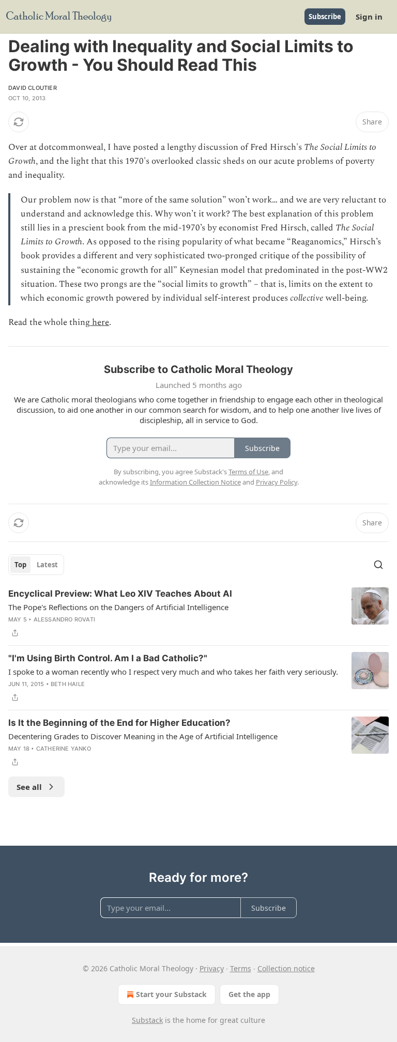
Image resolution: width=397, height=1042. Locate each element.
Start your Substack (171, 994)
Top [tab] (20, 564)
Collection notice (286, 968)
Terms (240, 968)
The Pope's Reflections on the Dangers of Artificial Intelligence (118, 607)
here (99, 322)
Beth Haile (68, 684)
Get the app (249, 994)
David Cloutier (32, 87)
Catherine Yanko (63, 748)
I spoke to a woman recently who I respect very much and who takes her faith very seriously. (173, 671)
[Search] (378, 564)
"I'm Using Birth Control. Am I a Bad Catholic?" (107, 658)
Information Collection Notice (195, 482)
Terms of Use (248, 471)
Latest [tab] (47, 564)
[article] (198, 613)
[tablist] (36, 564)
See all (29, 787)
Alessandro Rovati (64, 619)
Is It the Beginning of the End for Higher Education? (119, 723)
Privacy (212, 968)
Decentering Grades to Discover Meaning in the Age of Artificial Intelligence (143, 736)
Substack (147, 1020)
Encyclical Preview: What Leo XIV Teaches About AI (120, 593)
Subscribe (325, 16)
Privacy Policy (276, 482)
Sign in (369, 16)
